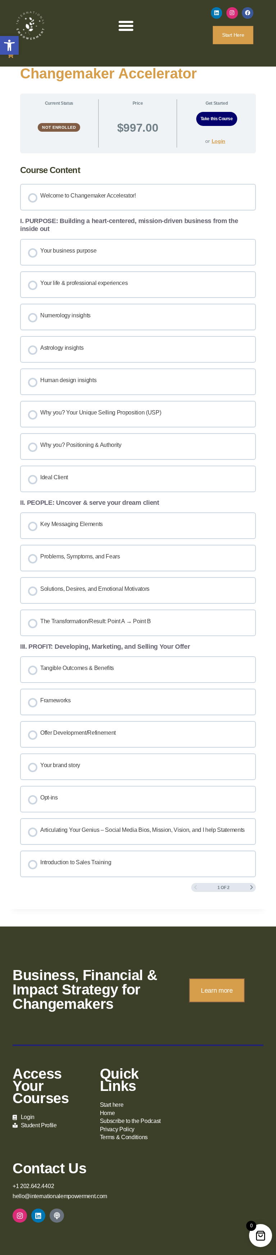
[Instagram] (232, 13)
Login (218, 141)
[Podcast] (57, 1216)
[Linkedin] (216, 13)
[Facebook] (247, 13)
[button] (9, 45)
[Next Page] (251, 887)
